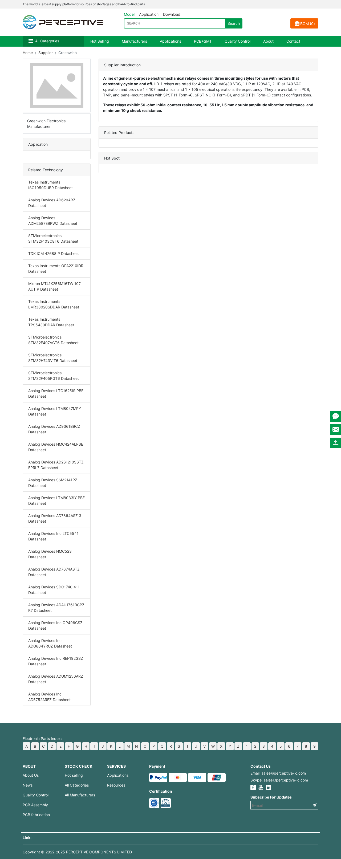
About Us (31, 775)
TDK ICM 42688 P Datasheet (53, 253)
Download (171, 14)
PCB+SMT (203, 41)
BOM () (307, 23)
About (268, 41)
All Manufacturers (80, 795)
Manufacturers (134, 41)
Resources (116, 785)
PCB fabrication (36, 814)
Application (149, 14)
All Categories (47, 41)
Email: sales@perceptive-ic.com (278, 773)
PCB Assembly (35, 805)
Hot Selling (99, 41)
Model (129, 14)
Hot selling (74, 775)
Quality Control (237, 41)
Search (234, 23)
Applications (170, 41)
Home (28, 52)
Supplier (45, 52)
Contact (293, 41)
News (28, 785)
